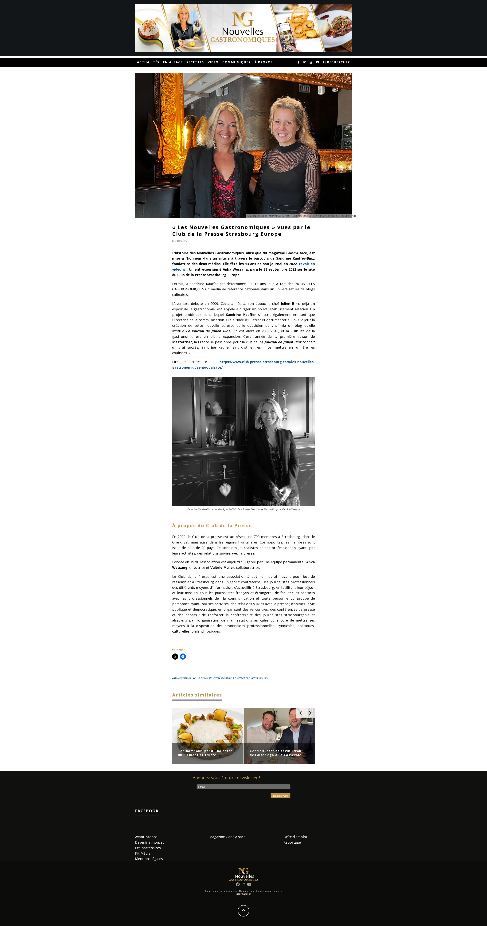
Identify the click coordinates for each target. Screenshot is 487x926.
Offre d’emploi (295, 836)
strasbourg (260, 678)
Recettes (195, 62)
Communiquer (236, 62)
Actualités (148, 62)
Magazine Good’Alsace (227, 836)
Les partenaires (148, 848)
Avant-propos (146, 836)
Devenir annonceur (150, 842)
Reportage (292, 842)
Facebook (147, 810)
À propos (264, 62)
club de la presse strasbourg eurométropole (222, 678)
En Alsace (173, 62)
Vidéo (213, 62)
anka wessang (182, 678)
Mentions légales (149, 858)
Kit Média (142, 853)
